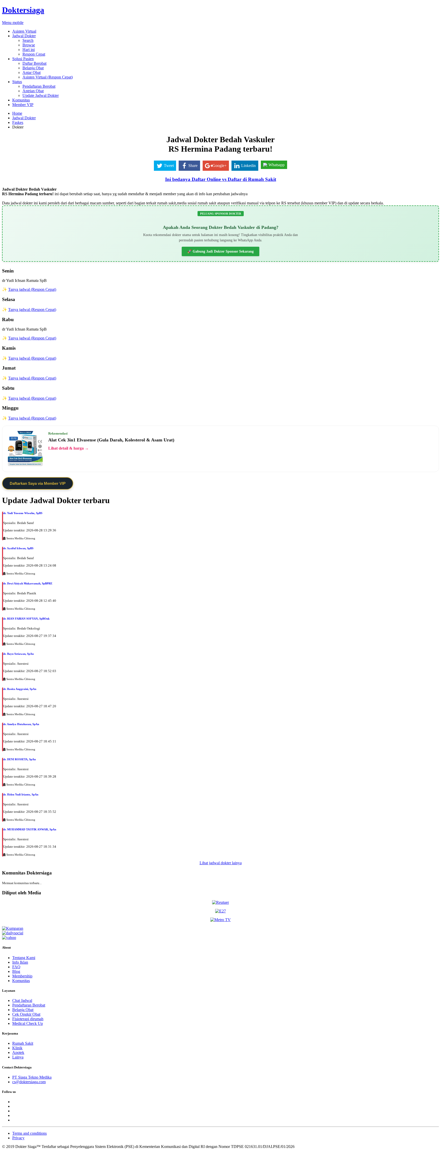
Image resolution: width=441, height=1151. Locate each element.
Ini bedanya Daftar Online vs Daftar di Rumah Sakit (220, 179)
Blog (16, 971)
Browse (28, 45)
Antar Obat (31, 72)
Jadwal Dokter (24, 36)
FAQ (16, 967)
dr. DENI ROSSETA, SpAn (19, 759)
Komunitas (21, 100)
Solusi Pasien (23, 59)
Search (27, 40)
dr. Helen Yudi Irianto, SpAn (20, 794)
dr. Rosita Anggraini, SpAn (19, 688)
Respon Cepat (33, 54)
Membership (22, 976)
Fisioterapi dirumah (27, 1019)
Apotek (18, 1052)
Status (17, 82)
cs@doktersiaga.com (29, 1082)
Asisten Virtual (24, 31)
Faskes (17, 122)
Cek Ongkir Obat (26, 1014)
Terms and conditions (29, 1133)
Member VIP (22, 104)
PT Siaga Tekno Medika (32, 1077)
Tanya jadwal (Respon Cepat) (32, 289)
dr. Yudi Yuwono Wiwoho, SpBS (22, 513)
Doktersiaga (23, 10)
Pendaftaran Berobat (38, 86)
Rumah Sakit (22, 1043)
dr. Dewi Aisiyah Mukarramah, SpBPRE (27, 583)
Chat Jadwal (22, 1000)
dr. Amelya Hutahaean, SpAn (21, 724)
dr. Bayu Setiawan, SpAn (18, 653)
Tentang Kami (23, 958)
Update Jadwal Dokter (40, 95)
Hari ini (28, 49)
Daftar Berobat (34, 63)
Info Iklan (20, 962)
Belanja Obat (33, 68)
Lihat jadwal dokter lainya (221, 863)
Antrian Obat (33, 91)
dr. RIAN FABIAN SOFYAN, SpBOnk (26, 618)
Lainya (17, 1057)
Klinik (17, 1048)
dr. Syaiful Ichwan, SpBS (18, 548)
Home (17, 113)
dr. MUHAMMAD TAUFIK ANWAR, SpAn (29, 829)
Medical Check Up (27, 1023)
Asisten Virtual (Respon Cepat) (47, 77)
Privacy (18, 1138)
